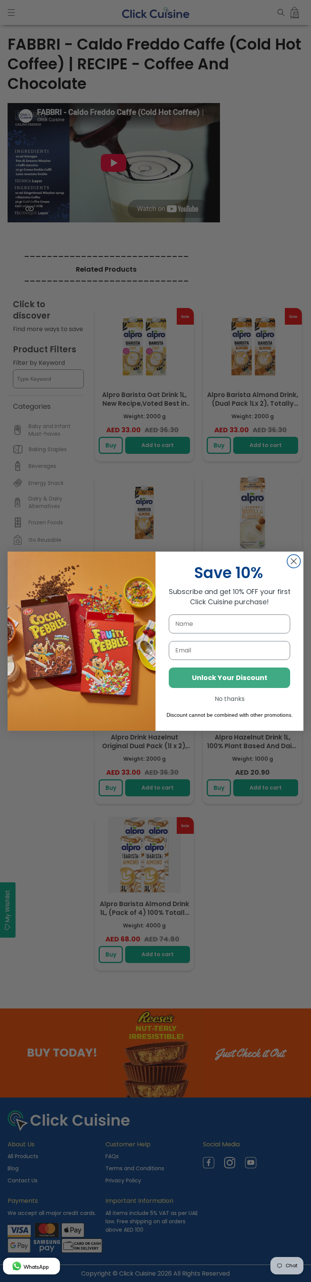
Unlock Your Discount (229, 677)
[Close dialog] (293, 561)
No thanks (230, 698)
